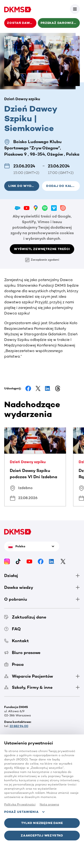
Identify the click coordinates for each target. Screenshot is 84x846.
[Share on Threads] (57, 388)
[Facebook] (40, 561)
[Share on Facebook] (28, 388)
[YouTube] (29, 561)
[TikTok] (18, 561)
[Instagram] (7, 561)
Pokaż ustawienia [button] (21, 812)
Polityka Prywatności (19, 804)
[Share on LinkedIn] (48, 388)
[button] (75, 9)
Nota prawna (49, 804)
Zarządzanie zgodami (45, 259)
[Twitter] (63, 561)
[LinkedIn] (52, 561)
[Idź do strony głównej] (17, 9)
